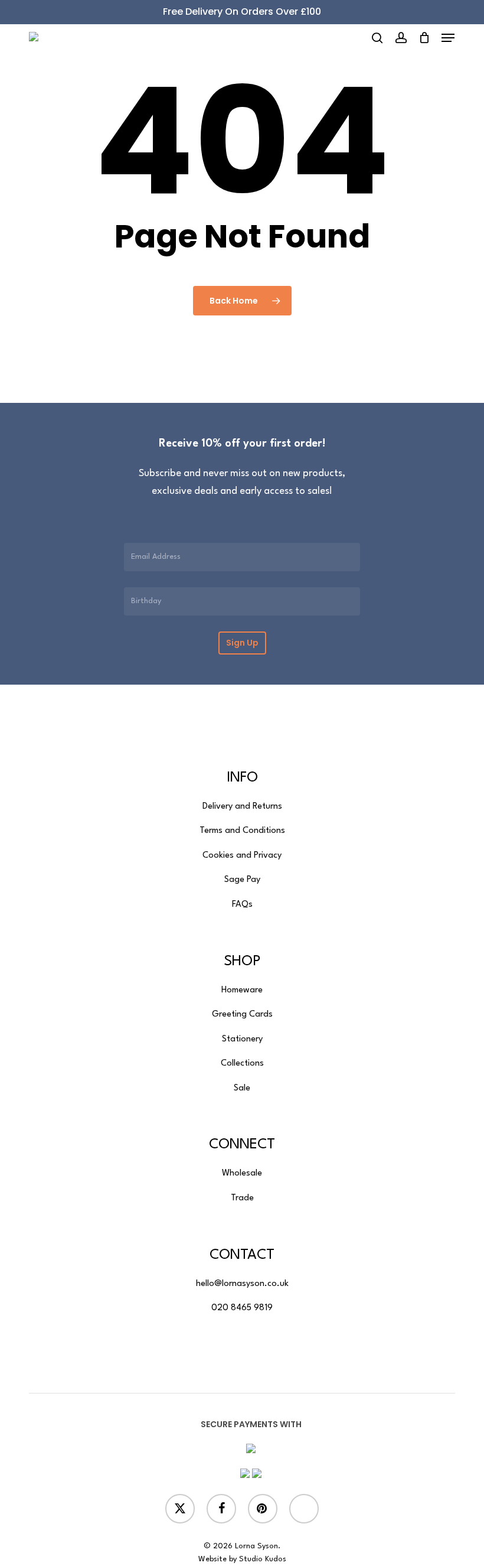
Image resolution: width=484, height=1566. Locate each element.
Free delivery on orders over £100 (242, 11)
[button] (448, 38)
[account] (400, 38)
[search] (377, 38)
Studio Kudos (262, 1559)
